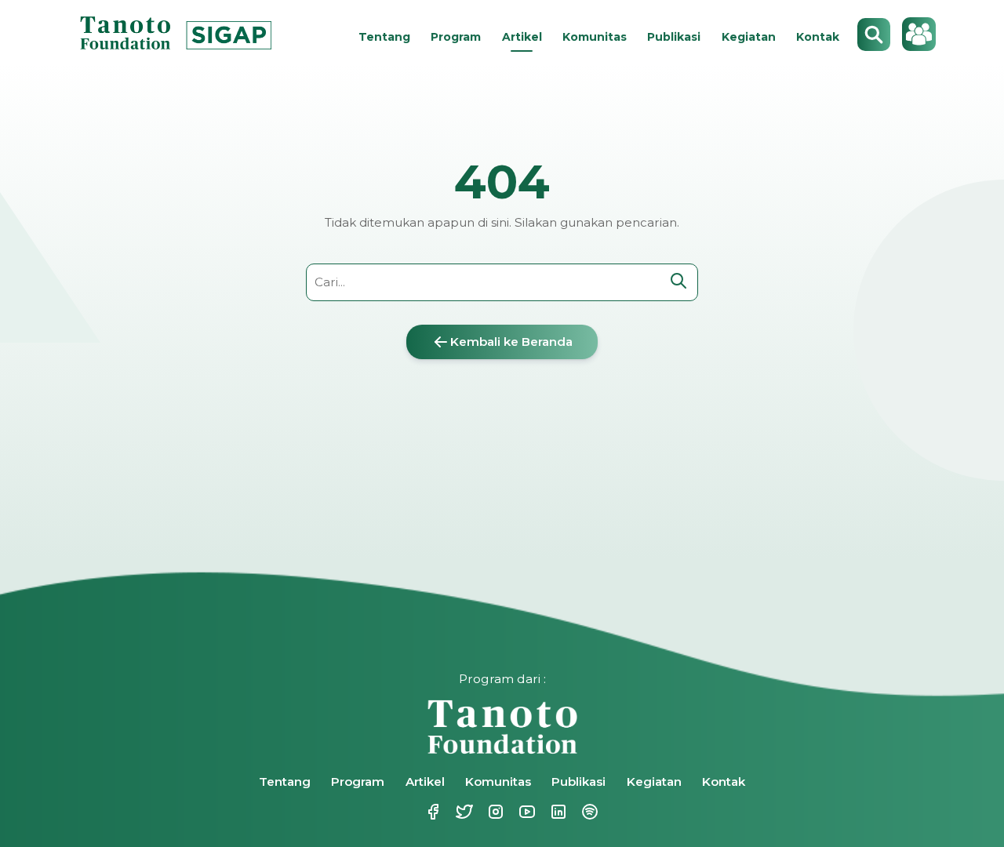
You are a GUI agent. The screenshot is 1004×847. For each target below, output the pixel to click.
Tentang (384, 37)
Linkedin (549, 811)
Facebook (423, 811)
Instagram (486, 811)
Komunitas (594, 37)
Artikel (522, 37)
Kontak (817, 37)
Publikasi (673, 37)
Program (456, 37)
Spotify (580, 811)
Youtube (517, 811)
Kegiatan (749, 37)
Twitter (455, 811)
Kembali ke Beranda (511, 341)
